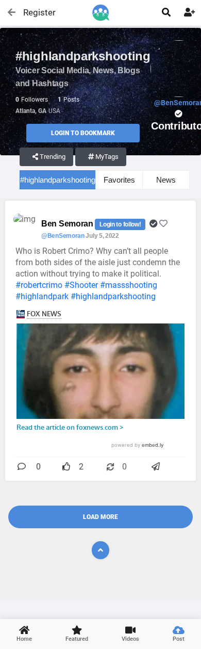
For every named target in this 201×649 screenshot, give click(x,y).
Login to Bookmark (83, 133)
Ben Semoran (68, 223)
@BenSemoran (63, 235)
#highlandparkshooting (57, 179)
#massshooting (128, 285)
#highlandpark (42, 296)
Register (34, 12)
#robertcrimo (38, 285)
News (166, 179)
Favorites (119, 179)
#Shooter (81, 285)
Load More (100, 517)
